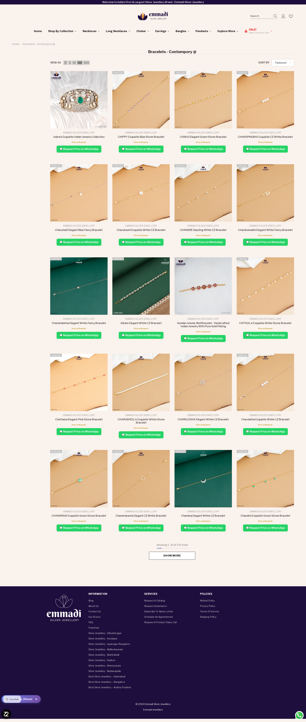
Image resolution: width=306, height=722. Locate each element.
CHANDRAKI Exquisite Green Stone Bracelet (79, 515)
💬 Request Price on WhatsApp (78, 149)
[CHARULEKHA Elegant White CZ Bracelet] (203, 382)
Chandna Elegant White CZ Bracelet (203, 515)
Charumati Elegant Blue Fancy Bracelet (79, 230)
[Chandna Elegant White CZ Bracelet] (203, 478)
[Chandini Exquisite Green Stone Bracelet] (265, 478)
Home (15, 44)
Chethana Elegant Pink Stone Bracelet (79, 419)
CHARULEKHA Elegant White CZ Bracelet (203, 419)
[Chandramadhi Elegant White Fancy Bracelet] (265, 193)
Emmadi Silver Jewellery (79, 132)
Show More (172, 555)
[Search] (263, 16)
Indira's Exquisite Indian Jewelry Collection (79, 136)
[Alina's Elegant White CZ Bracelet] (141, 286)
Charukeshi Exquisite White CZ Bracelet (141, 230)
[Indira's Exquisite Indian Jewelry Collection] (79, 100)
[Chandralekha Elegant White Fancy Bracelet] (79, 286)
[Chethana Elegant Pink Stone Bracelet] (79, 382)
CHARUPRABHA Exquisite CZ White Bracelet (265, 136)
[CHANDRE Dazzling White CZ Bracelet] (203, 193)
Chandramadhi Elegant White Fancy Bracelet (265, 230)
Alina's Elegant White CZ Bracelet (141, 323)
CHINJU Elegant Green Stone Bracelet (203, 136)
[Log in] (283, 16)
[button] (65, 63)
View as (55, 62)
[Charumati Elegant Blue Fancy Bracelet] (79, 193)
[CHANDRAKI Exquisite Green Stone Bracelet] (79, 478)
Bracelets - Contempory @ (39, 44)
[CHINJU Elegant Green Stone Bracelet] (203, 100)
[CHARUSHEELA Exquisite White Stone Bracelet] (141, 382)
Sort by (263, 62)
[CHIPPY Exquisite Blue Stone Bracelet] (141, 100)
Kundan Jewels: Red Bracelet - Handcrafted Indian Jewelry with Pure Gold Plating (203, 325)
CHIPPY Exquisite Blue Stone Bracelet (141, 136)
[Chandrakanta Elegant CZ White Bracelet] (141, 478)
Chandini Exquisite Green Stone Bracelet (265, 515)
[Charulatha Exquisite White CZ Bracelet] (265, 382)
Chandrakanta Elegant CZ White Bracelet (141, 515)
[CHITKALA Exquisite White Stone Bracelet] (265, 286)
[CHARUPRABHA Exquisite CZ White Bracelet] (265, 100)
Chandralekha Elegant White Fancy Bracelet (79, 323)
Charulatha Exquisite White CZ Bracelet (265, 419)
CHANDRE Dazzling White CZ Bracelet (203, 230)
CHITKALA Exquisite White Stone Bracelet (265, 323)
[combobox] (260, 16)
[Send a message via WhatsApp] (299, 715)
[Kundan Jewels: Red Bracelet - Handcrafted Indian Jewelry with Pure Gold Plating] (203, 286)
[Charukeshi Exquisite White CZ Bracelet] (141, 193)
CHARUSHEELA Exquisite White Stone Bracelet (141, 421)
